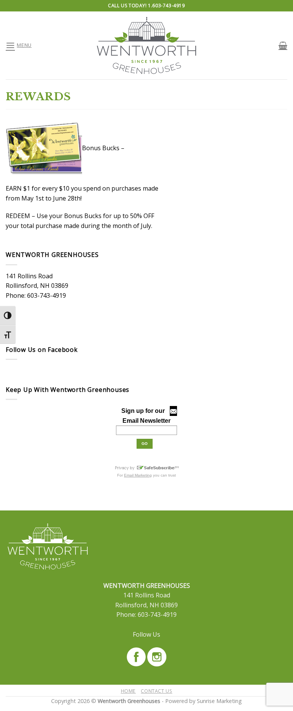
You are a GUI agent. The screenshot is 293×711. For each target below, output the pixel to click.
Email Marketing (138, 475)
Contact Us (156, 691)
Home (128, 691)
